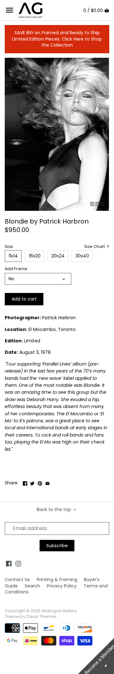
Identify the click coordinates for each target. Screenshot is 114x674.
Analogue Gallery (59, 610)
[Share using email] (47, 482)
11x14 (13, 256)
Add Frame (16, 268)
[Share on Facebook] (25, 482)
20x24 (58, 256)
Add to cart (24, 299)
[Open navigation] (9, 10)
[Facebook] (9, 564)
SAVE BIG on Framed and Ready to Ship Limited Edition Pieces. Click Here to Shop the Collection (57, 38)
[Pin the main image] (40, 482)
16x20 (35, 256)
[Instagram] (18, 564)
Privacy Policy (62, 586)
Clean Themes (41, 616)
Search (32, 586)
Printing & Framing (57, 579)
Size (9, 246)
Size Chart (95, 246)
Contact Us (17, 579)
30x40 (82, 256)
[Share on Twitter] (32, 482)
